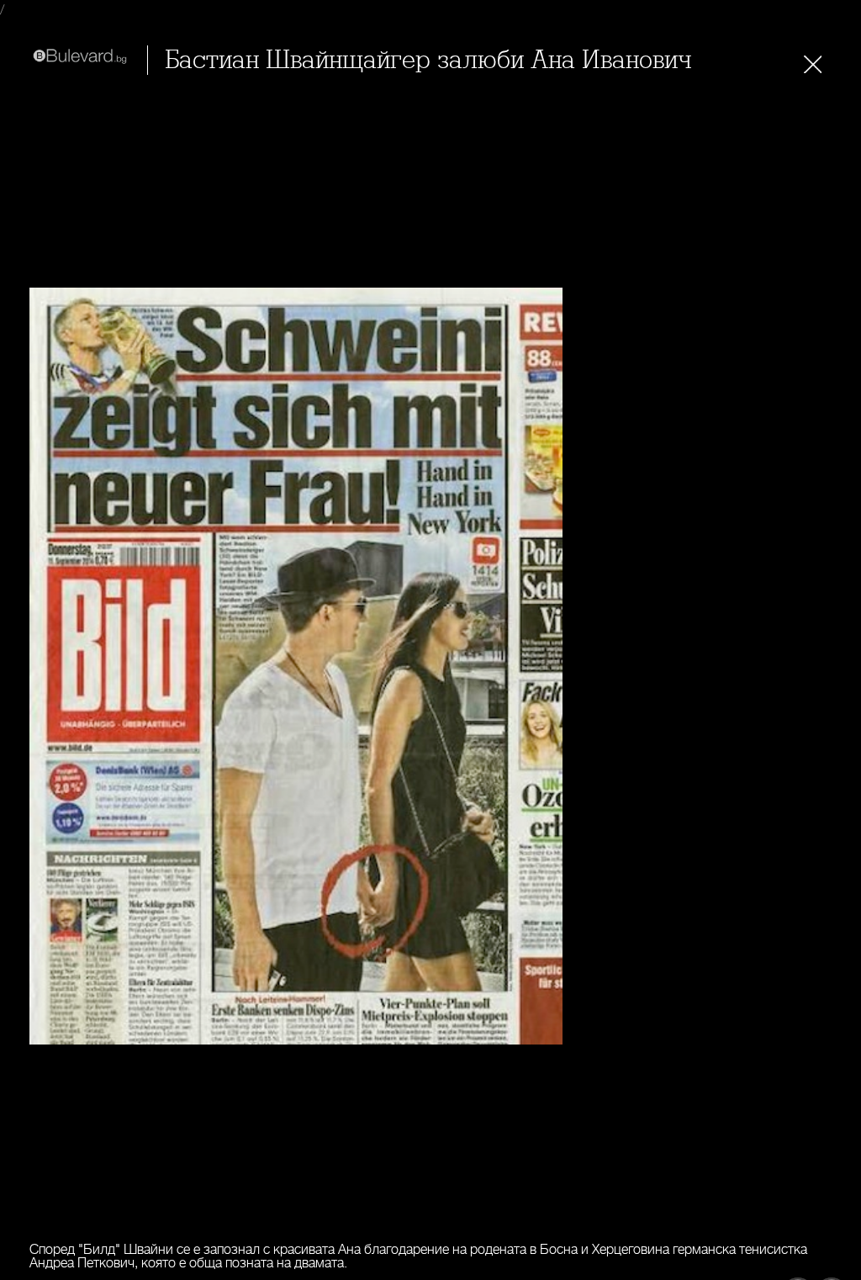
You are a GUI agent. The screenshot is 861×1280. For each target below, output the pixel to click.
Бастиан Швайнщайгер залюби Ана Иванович (428, 60)
